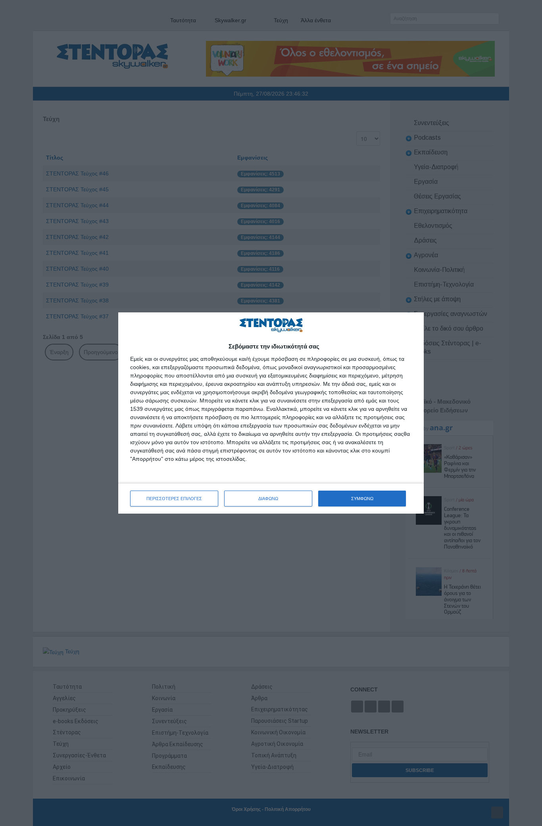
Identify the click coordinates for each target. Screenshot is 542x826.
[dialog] (271, 413)
